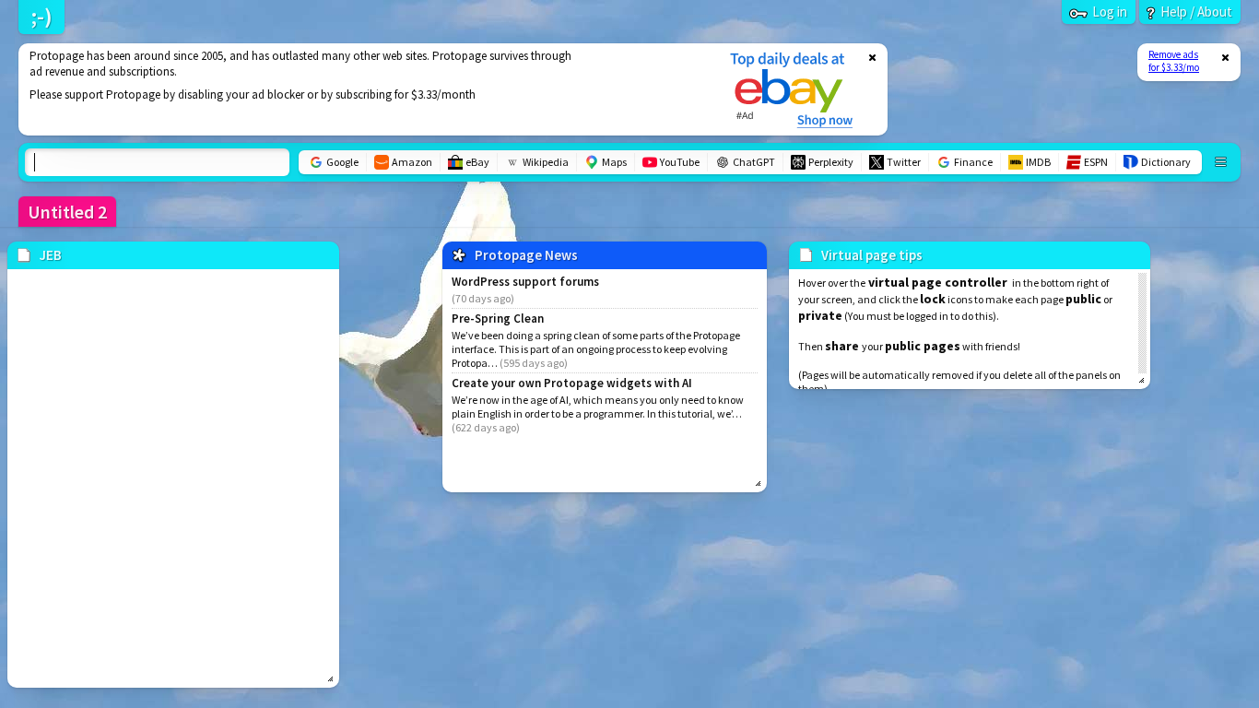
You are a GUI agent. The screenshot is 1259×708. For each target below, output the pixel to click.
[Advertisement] (362, 89)
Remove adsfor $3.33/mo (1173, 61)
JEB (51, 255)
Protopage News (526, 255)
